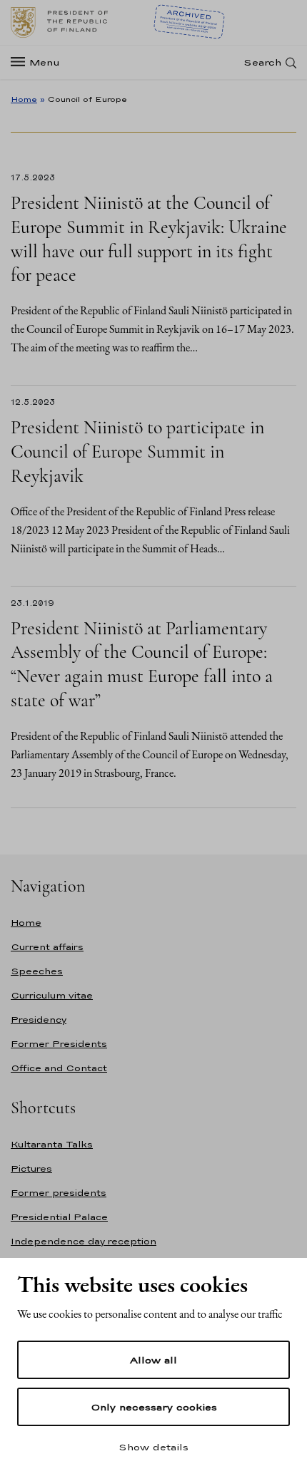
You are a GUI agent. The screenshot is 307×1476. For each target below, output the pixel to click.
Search (262, 62)
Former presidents (58, 1193)
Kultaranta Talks (52, 1144)
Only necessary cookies (154, 1406)
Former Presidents (59, 1044)
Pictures (31, 1168)
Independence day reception (83, 1241)
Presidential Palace (59, 1217)
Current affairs (47, 947)
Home (24, 99)
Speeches (37, 971)
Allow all (153, 1359)
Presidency (38, 1019)
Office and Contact (59, 1068)
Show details (153, 1446)
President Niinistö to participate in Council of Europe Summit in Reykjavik (137, 451)
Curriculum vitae (52, 995)
